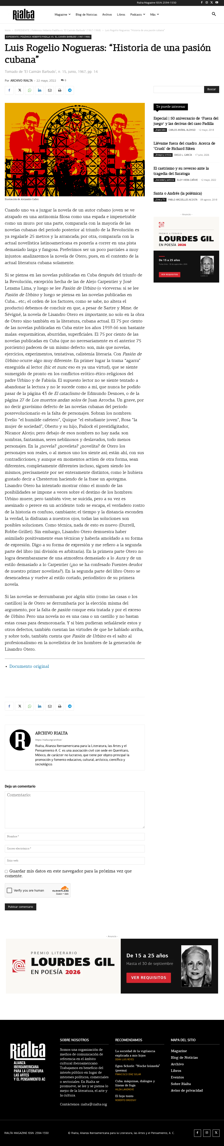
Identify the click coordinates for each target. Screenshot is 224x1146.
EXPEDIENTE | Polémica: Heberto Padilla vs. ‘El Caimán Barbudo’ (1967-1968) (58, 30)
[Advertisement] (75, 682)
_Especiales (160, 130)
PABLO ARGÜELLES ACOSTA (182, 199)
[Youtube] (216, 2)
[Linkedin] (39, 90)
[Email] (49, 90)
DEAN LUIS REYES (124, 1059)
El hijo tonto (124, 1096)
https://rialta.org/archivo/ (48, 739)
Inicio (7, 30)
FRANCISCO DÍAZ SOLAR (128, 1074)
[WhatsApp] (29, 90)
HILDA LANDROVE (124, 1089)
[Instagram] (206, 2)
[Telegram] (69, 90)
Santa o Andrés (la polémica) (178, 193)
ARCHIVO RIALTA (21, 80)
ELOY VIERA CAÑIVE (187, 180)
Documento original (29, 666)
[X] (211, 2)
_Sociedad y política (164, 180)
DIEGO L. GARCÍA (183, 155)
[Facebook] (201, 2)
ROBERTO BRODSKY (125, 1100)
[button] (214, 14)
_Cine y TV (160, 199)
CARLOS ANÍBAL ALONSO (182, 130)
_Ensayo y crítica (163, 155)
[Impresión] (59, 90)
